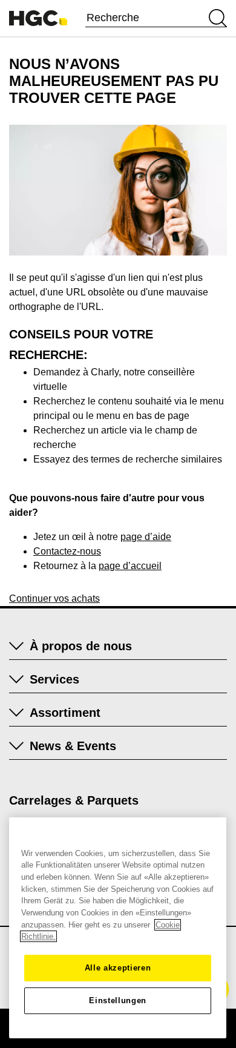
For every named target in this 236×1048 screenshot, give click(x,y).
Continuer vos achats (54, 598)
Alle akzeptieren (118, 967)
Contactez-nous (67, 551)
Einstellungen (117, 1000)
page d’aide (145, 537)
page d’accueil (130, 566)
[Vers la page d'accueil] (38, 18)
